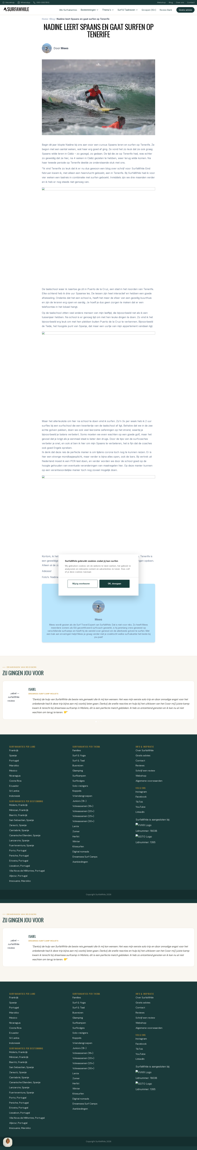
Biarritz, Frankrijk (18, 815)
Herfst (75, 836)
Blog (171, 2)
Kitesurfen (78, 846)
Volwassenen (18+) (82, 806)
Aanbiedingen (80, 861)
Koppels (76, 790)
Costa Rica (15, 780)
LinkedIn (140, 812)
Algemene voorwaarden (149, 780)
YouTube (140, 806)
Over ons (180, 2)
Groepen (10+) (149, 9)
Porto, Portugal (17, 850)
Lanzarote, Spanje (19, 840)
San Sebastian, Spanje (21, 820)
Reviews (140, 765)
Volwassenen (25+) (83, 816)
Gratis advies (185, 9)
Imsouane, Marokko (20, 881)
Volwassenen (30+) (83, 821)
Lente (75, 826)
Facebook (141, 796)
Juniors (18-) (79, 801)
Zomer (76, 831)
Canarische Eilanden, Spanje (24, 835)
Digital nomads (80, 851)
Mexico (13, 770)
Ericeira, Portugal (18, 860)
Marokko (14, 765)
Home (45, 19)
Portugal (14, 760)
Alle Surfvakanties (68, 9)
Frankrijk (13, 750)
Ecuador (14, 785)
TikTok (139, 801)
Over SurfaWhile (145, 750)
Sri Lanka (14, 790)
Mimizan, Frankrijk (18, 810)
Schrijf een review (145, 770)
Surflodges (78, 780)
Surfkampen (79, 775)
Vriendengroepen (82, 796)
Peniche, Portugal (19, 855)
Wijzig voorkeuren (81, 583)
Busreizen (77, 765)
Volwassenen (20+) (83, 811)
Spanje (13, 755)
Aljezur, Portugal (18, 875)
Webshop (161, 2)
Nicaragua (14, 775)
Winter (76, 841)
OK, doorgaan (114, 583)
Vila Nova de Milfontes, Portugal (27, 870)
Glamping (77, 770)
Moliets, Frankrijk (18, 805)
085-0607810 (42, 2)
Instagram (141, 791)
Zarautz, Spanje (18, 825)
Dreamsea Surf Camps (84, 856)
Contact (191, 2)
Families (76, 750)
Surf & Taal (78, 760)
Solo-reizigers (80, 785)
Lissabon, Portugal (19, 865)
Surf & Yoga (79, 755)
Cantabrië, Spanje (19, 830)
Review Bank (166, 9)
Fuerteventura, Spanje (21, 845)
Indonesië (14, 796)
